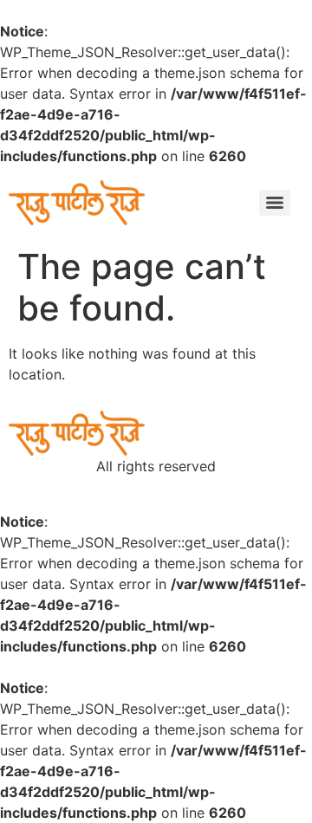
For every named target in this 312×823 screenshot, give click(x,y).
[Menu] (274, 203)
